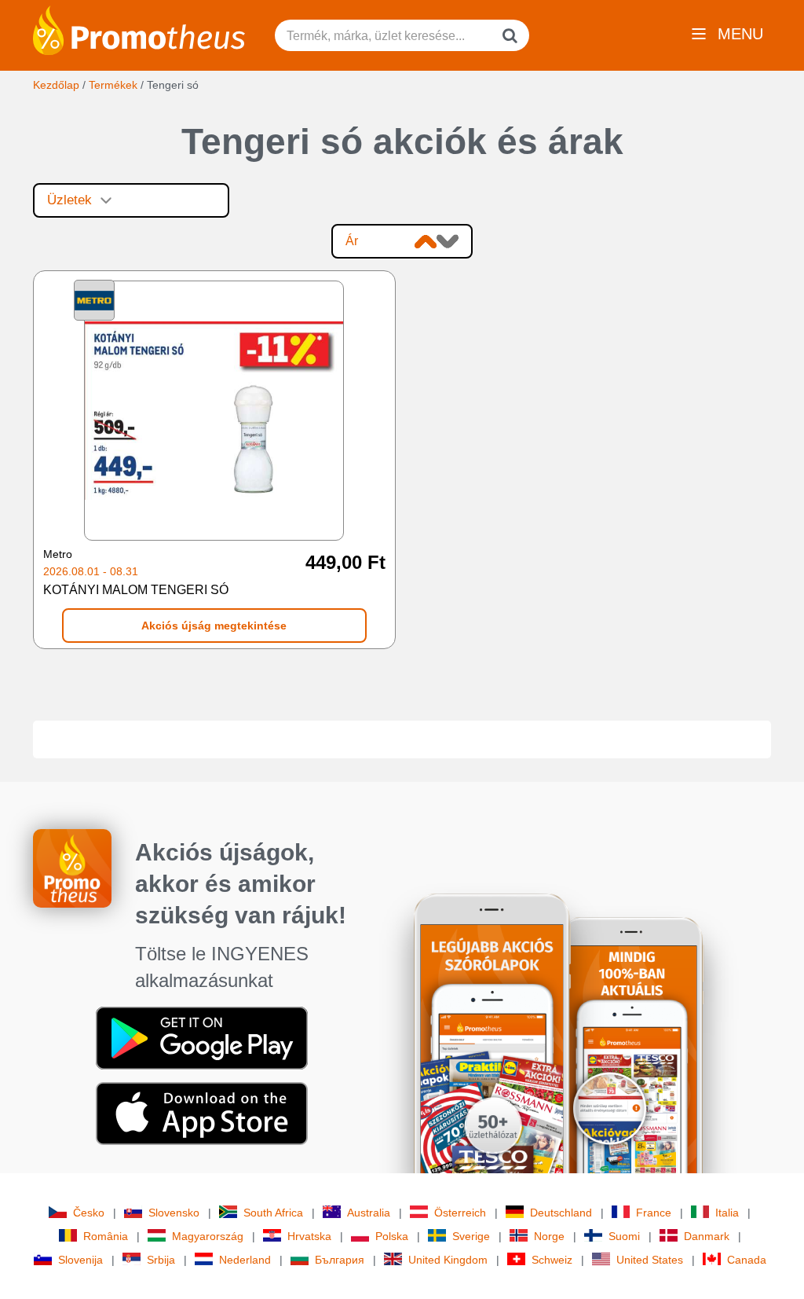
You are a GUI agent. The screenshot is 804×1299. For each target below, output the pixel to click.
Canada (746, 1259)
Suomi (624, 1236)
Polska (391, 1236)
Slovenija (80, 1259)
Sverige (471, 1236)
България (339, 1259)
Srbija (161, 1259)
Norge (549, 1236)
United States (649, 1259)
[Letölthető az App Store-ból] (202, 1112)
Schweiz (552, 1259)
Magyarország (207, 1236)
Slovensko (173, 1212)
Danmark (706, 1236)
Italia (727, 1212)
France (653, 1212)
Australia (368, 1212)
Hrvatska (309, 1236)
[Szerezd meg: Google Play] (202, 1037)
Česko (88, 1212)
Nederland (245, 1259)
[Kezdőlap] (139, 29)
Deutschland (561, 1212)
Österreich (460, 1212)
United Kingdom (448, 1259)
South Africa (273, 1212)
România (105, 1236)
